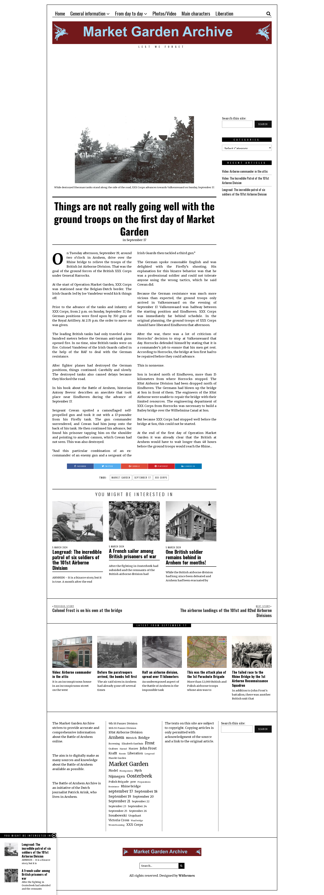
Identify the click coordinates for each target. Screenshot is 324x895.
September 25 (118, 811)
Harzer (133, 748)
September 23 (117, 806)
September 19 (120, 796)
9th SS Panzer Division (123, 723)
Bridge (144, 737)
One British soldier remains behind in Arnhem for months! (186, 557)
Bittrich (131, 738)
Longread (149, 753)
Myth (138, 770)
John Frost (148, 748)
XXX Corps (161, 477)
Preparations (144, 782)
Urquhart (134, 815)
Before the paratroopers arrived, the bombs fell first (117, 674)
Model (113, 770)
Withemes (186, 875)
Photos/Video (164, 13)
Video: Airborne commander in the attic (245, 171)
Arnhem (116, 737)
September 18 (146, 791)
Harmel (123, 749)
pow (133, 781)
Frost (150, 743)
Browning (114, 743)
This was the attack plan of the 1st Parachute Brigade (206, 674)
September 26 (138, 811)
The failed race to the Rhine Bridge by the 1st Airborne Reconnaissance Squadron (250, 679)
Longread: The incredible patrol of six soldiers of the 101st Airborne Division (77, 559)
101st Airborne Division (125, 732)
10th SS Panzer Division (122, 728)
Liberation (224, 13)
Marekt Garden (117, 758)
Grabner (113, 748)
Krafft (113, 753)
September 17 (136, 240)
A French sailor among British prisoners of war (132, 553)
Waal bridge (137, 820)
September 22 (140, 801)
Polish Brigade (119, 781)
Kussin (122, 753)
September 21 (119, 801)
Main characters (196, 13)
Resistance (114, 786)
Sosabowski (118, 815)
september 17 (142, 477)
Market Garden (121, 477)
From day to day (129, 13)
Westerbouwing (117, 825)
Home (60, 13)
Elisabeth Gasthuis (132, 743)
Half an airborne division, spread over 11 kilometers (160, 674)
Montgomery (126, 771)
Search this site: (234, 118)
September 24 (137, 806)
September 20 (143, 796)
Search (263, 124)
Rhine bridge (131, 786)
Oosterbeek (139, 776)
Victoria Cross (119, 820)
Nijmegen (117, 776)
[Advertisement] (162, 80)
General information (87, 13)
